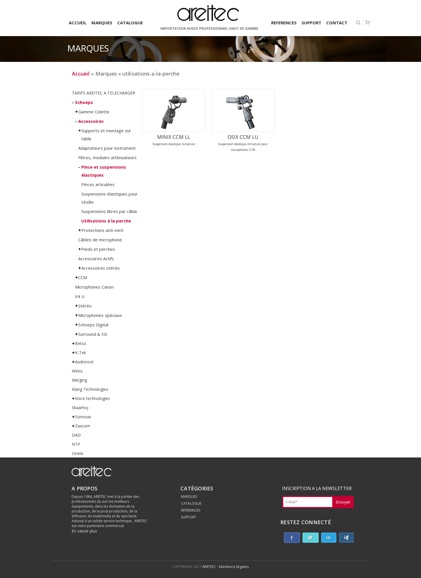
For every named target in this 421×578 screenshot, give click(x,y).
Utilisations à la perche (106, 221)
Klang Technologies (90, 389)
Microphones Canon (94, 287)
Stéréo (85, 306)
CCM (82, 277)
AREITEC (209, 566)
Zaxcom (82, 426)
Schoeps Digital (93, 325)
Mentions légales (234, 566)
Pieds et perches (98, 249)
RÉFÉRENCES (190, 510)
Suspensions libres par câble (109, 211)
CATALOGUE (191, 503)
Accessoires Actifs (96, 258)
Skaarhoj (80, 407)
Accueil (81, 73)
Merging (79, 380)
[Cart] (367, 22)
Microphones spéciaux (100, 315)
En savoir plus (84, 531)
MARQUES (189, 496)
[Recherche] (358, 22)
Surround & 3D (92, 334)
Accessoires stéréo (100, 268)
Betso (80, 343)
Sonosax (83, 416)
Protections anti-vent (102, 230)
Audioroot (84, 361)
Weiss (77, 371)
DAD (76, 435)
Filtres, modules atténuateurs (107, 157)
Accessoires (91, 121)
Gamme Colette (93, 112)
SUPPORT (188, 517)
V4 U (79, 296)
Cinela (77, 453)
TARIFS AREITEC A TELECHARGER (103, 93)
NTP (76, 444)
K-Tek (80, 352)
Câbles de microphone (100, 239)
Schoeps (84, 102)
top (409, 566)
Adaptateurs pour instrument (107, 148)
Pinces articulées (98, 184)
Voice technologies (92, 398)
